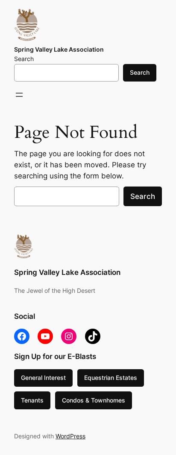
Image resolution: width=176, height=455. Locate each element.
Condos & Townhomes (93, 400)
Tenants (32, 400)
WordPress (70, 436)
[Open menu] (19, 95)
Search (24, 58)
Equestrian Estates (110, 377)
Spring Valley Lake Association (59, 49)
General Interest (43, 377)
